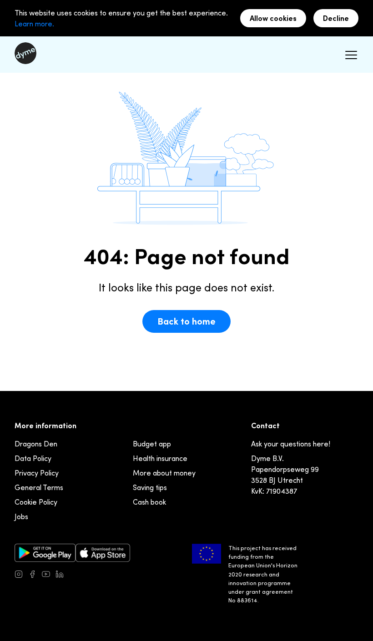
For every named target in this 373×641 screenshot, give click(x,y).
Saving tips (150, 487)
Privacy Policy (37, 472)
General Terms (39, 487)
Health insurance (160, 458)
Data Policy (33, 458)
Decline (336, 18)
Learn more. (34, 23)
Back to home (186, 321)
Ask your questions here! (290, 443)
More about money (164, 472)
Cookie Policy (36, 501)
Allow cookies (273, 18)
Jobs (21, 516)
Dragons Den (36, 443)
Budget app (152, 443)
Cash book (149, 501)
